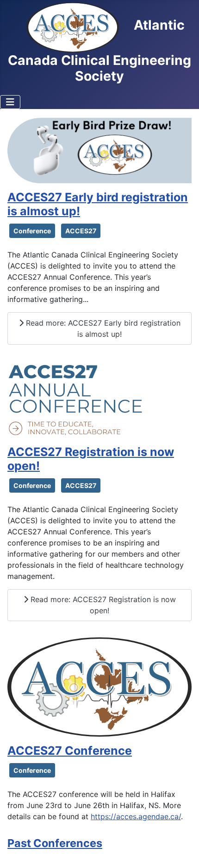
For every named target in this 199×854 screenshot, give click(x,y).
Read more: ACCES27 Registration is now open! (102, 605)
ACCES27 (80, 231)
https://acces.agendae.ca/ (136, 816)
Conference (32, 231)
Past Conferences (54, 843)
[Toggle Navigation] (10, 102)
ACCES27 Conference (69, 751)
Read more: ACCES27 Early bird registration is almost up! (102, 328)
